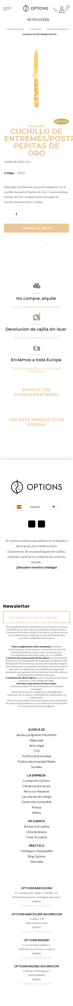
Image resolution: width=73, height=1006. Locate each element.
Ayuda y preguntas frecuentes (36, 735)
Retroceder (38, 19)
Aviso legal (36, 745)
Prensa (36, 807)
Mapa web (36, 740)
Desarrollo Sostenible (36, 802)
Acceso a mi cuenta (36, 826)
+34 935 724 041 (42, 905)
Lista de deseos (36, 832)
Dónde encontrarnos (36, 786)
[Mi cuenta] (61, 9)
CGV (36, 751)
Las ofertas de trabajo (37, 796)
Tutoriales (37, 861)
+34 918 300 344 (42, 957)
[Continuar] (64, 615)
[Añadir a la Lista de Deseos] (30, 243)
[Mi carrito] (67, 9)
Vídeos (36, 812)
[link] (25, 256)
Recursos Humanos (36, 791)
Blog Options (37, 856)
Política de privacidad (36, 756)
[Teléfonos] (55, 9)
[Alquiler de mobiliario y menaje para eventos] (36, 8)
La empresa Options (36, 780)
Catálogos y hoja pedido (36, 851)
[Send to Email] (42, 243)
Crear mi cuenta (36, 837)
